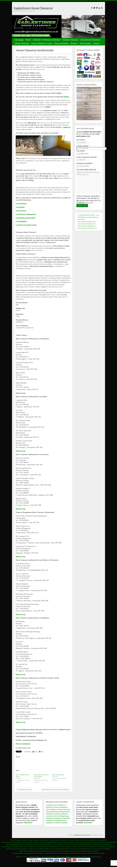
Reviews (74, 44)
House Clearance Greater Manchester (79, 844)
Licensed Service (52, 816)
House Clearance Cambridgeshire (96, 840)
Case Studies (51, 809)
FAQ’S (28, 40)
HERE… (59, 93)
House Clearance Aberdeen (18, 840)
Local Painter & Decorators (25, 218)
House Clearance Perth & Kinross (80, 849)
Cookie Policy (76, 856)
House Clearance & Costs (41, 44)
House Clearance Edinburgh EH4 (86, 226)
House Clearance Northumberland (39, 849)
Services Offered (61, 814)
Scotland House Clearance (56, 805)
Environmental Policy (48, 856)
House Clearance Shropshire (28, 851)
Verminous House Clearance (56, 807)
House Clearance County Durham (11, 842)
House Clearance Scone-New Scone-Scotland (56, 789)
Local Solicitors (21, 203)
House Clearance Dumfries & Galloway (87, 842)
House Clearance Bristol (77, 840)
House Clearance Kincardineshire (49, 846)
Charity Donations (61, 44)
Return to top (20, 393)
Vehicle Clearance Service (96, 853)
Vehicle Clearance (22, 44)
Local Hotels (20, 207)
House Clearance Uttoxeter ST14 (86, 224)
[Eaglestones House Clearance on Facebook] (91, 8)
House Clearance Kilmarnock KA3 (87, 221)
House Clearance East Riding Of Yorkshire (39, 844)
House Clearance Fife (60, 844)
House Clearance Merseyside (106, 846)
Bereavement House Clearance (33, 853)
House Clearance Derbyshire (49, 842)
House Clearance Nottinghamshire (17, 849)
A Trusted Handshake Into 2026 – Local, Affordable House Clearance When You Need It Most (88, 217)
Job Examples (85, 44)
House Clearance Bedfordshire (59, 840)
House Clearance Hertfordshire (101, 844)
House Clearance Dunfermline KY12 (87, 228)
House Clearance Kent (31, 846)
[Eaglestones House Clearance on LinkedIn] (99, 8)
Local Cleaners (21, 211)
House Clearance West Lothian (87, 851)
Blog (61, 816)
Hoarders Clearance (70, 40)
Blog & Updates (66, 856)
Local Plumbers (21, 221)
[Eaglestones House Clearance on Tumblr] (102, 8)
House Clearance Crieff (58, 774)
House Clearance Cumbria (31, 842)
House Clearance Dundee (108, 842)
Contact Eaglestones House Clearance (29, 729)
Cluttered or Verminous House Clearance (57, 853)
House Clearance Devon (66, 842)
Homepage (19, 40)
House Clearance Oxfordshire (60, 849)
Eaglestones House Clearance (33, 8)
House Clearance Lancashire (87, 846)
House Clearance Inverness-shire (12, 846)
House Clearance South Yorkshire (48, 851)
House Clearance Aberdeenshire (38, 840)
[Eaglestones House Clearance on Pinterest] (97, 8)
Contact (96, 44)
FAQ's (58, 856)
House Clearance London (69, 846)
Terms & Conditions (35, 856)
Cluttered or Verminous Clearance (46, 40)
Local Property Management (26, 214)
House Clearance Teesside (69, 851)
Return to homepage (23, 744)
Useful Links (86, 856)
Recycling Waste (53, 812)
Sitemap (18, 856)
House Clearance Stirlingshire (101, 849)
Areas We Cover (96, 856)
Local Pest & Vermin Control (26, 225)
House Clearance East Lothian (15, 844)
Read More (28, 823)
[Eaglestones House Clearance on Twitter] (94, 8)
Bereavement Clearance (90, 40)
